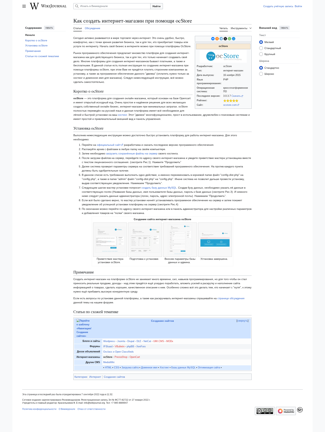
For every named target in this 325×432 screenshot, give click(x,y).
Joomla (121, 341)
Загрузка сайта (130, 367)
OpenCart (135, 357)
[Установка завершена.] (215, 239)
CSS (116, 367)
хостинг (122, 114)
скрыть (49, 27)
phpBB (130, 346)
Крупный (269, 53)
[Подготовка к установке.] (145, 239)
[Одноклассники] (217, 38)
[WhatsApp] (229, 38)
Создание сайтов (162, 320)
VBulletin (120, 346)
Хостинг (164, 367)
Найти (157, 6)
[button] (24, 6)
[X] (225, 38)
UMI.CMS (158, 341)
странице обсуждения (231, 298)
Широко (269, 73)
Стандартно (271, 67)
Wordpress (109, 341)
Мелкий (269, 41)
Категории (80, 376)
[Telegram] (221, 38)
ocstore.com (230, 105)
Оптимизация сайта (209, 367)
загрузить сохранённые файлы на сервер (131, 153)
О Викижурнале (67, 409)
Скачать (236, 96)
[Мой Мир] (233, 38)
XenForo (141, 346)
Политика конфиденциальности (39, 409)
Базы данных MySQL (183, 367)
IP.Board (107, 346)
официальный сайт (109, 144)
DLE (139, 341)
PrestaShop (121, 357)
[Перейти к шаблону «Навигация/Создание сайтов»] (84, 328)
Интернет (95, 376)
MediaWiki (109, 362)
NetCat (147, 341)
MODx (169, 341)
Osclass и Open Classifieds (118, 351)
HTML (108, 367)
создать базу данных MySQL (159, 187)
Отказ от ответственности (91, 409)
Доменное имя (149, 367)
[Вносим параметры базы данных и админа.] (180, 239)
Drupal (130, 341)
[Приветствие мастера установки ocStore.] (110, 239)
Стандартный (272, 47)
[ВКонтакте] (213, 38)
